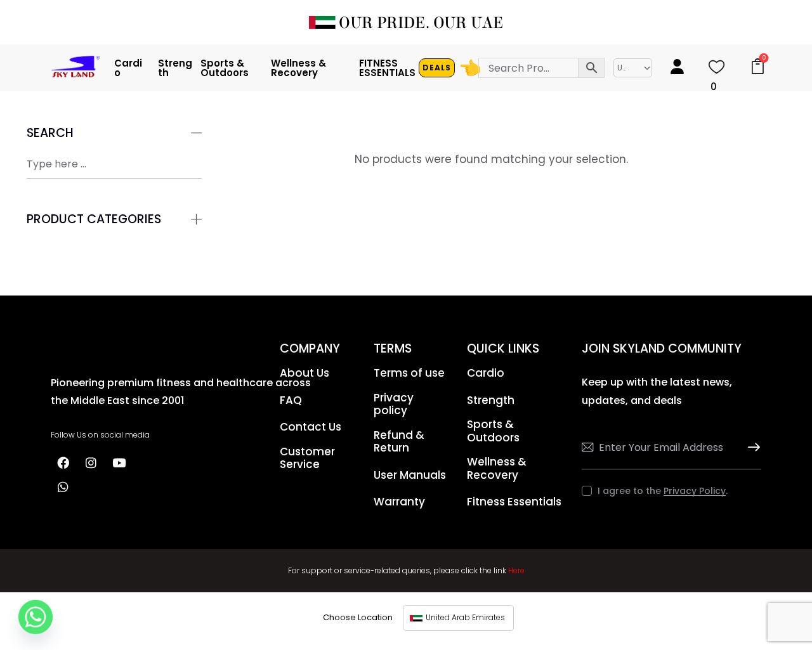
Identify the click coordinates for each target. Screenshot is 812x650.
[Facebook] (63, 462)
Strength (175, 68)
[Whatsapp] (63, 486)
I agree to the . (663, 490)
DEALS (436, 67)
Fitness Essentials (387, 68)
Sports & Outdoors (224, 68)
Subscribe (751, 447)
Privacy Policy (695, 491)
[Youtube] (119, 462)
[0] (716, 71)
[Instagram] (91, 462)
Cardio (128, 68)
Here (516, 570)
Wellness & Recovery (298, 68)
